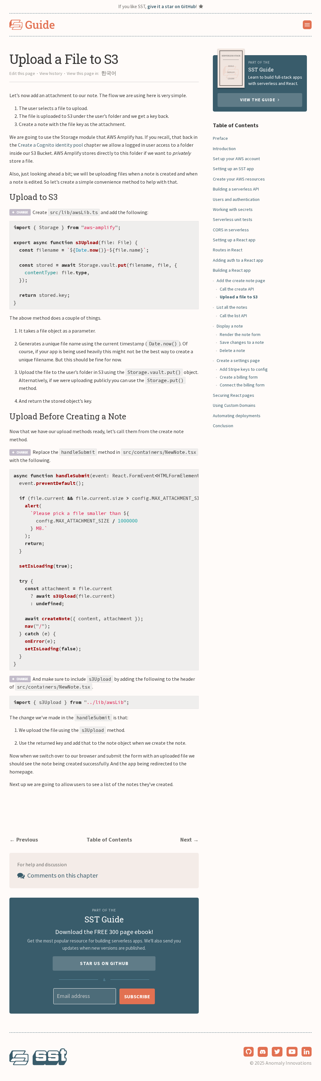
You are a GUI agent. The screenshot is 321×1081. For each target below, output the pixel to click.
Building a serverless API (236, 189)
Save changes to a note (242, 342)
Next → (189, 839)
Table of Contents (109, 839)
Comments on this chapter (62, 875)
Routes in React (227, 250)
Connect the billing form (242, 385)
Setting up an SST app (233, 168)
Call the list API (233, 315)
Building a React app (232, 270)
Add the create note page (241, 280)
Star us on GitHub (104, 963)
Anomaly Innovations (289, 1063)
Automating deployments (236, 415)
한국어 (108, 73)
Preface (220, 138)
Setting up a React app (234, 240)
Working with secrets (233, 209)
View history (50, 73)
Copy (189, 228)
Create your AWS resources (239, 179)
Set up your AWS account (236, 158)
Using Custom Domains (234, 405)
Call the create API (237, 289)
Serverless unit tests (232, 219)
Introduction (224, 148)
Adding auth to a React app (238, 260)
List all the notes (232, 307)
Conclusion (223, 425)
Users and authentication (236, 199)
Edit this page (22, 73)
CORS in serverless (231, 230)
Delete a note (232, 350)
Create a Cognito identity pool (50, 145)
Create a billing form (239, 377)
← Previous (23, 839)
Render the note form (240, 334)
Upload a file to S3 (239, 297)
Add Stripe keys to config (244, 369)
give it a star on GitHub (171, 6)
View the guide (259, 99)
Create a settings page (238, 360)
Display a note (230, 326)
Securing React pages (233, 395)
